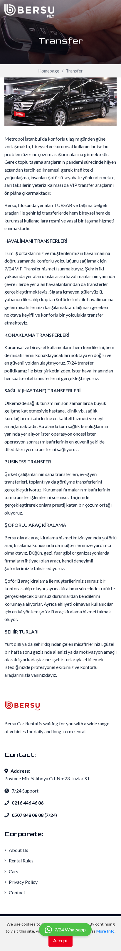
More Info (105, 930)
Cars (13, 871)
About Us (18, 850)
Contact (16, 892)
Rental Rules (20, 860)
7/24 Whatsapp (70, 929)
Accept (60, 940)
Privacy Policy (23, 882)
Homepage (48, 71)
